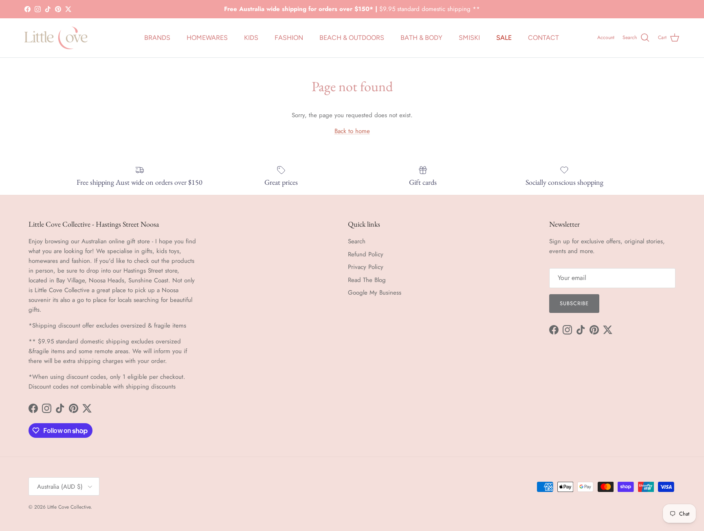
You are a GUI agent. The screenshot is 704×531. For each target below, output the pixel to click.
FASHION (289, 38)
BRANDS (157, 38)
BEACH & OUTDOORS (351, 38)
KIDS (251, 38)
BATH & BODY (421, 38)
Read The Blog (367, 279)
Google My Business (374, 292)
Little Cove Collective (68, 507)
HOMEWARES (207, 38)
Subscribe (574, 303)
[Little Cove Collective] (56, 37)
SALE (504, 38)
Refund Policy (365, 254)
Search (356, 241)
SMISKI (469, 38)
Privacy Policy (365, 266)
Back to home (352, 131)
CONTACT (543, 38)
